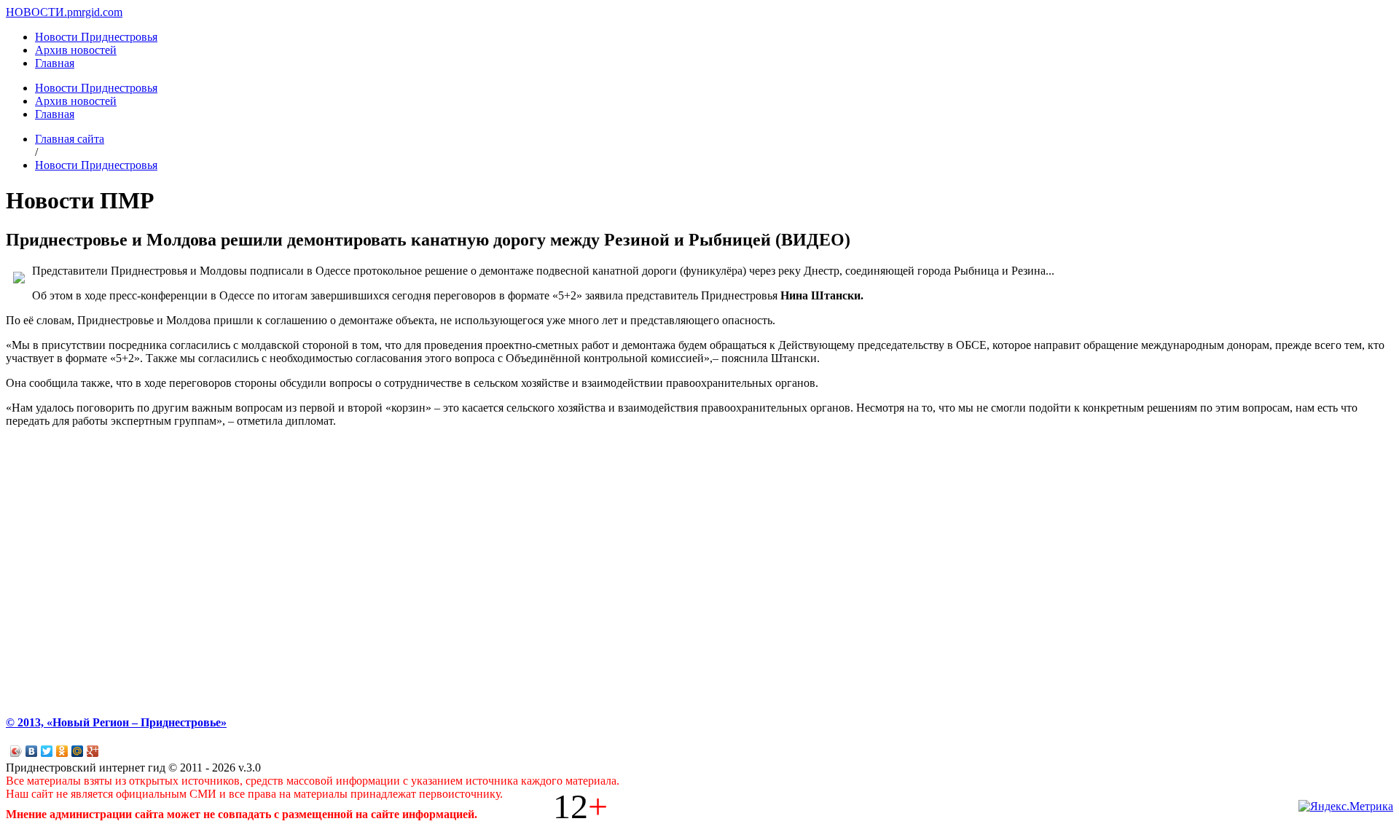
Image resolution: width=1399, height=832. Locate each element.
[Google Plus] (93, 751)
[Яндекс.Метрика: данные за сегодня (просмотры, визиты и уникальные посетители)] (1345, 806)
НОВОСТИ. (36, 12)
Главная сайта (69, 139)
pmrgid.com (94, 12)
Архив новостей (76, 50)
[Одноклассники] (62, 751)
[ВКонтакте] (31, 751)
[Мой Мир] (77, 751)
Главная (54, 63)
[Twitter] (47, 751)
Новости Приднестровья (96, 37)
